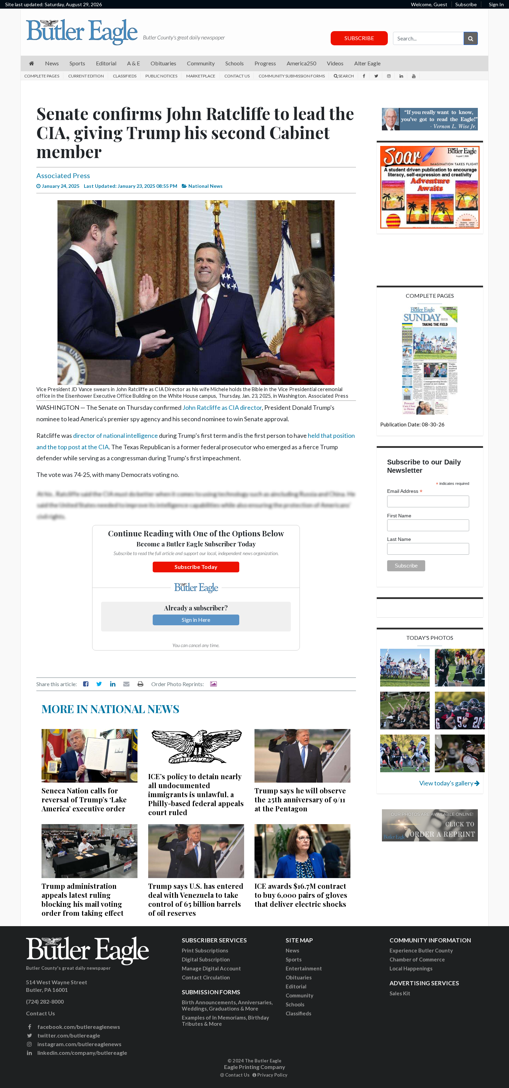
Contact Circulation (206, 977)
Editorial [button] (106, 63)
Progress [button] (265, 63)
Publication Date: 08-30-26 (412, 424)
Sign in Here (196, 619)
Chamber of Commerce (417, 959)
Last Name (399, 539)
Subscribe (466, 4)
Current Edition (86, 76)
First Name (399, 515)
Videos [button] (335, 63)
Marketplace (200, 76)
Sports (294, 959)
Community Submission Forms (292, 76)
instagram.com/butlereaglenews (79, 1044)
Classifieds (124, 76)
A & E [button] (133, 63)
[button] (31, 63)
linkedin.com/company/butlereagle (81, 1052)
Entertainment (304, 968)
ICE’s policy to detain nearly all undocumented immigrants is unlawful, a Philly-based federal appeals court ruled (196, 794)
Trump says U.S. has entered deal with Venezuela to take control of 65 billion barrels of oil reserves (195, 899)
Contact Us (237, 76)
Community (299, 995)
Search (346, 76)
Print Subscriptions (205, 950)
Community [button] (201, 63)
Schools (295, 1004)
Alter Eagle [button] (367, 63)
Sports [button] (77, 63)
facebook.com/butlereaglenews (78, 1026)
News (292, 950)
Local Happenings (411, 968)
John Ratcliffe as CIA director (222, 407)
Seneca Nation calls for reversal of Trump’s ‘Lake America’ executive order (84, 799)
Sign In (496, 4)
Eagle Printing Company (254, 1066)
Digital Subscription (206, 959)
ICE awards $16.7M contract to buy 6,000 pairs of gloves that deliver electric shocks (300, 895)
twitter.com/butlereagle (68, 1035)
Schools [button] (234, 63)
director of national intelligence (115, 435)
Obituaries (299, 977)
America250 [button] (301, 63)
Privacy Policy (271, 1075)
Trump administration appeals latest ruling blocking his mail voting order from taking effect (83, 899)
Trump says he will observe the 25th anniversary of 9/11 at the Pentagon (300, 799)
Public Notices (161, 76)
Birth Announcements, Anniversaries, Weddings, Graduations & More (227, 1005)
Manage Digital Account (211, 968)
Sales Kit (400, 993)
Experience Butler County (421, 950)
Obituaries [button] (163, 63)
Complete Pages (41, 76)
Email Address (404, 491)
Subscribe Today (196, 566)
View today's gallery (446, 783)
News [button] (52, 63)
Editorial (296, 986)
